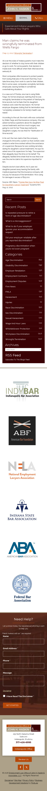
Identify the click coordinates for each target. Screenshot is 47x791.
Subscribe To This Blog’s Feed (17, 360)
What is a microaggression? (18, 221)
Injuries (8, 302)
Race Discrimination (14, 307)
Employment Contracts (16, 276)
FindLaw (34, 783)
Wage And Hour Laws (15, 323)
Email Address (10, 648)
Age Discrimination (14, 260)
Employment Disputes (15, 281)
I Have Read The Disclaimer (20, 696)
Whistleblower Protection (17, 329)
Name (6, 636)
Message (7, 673)
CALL (40, 18)
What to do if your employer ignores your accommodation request (19, 229)
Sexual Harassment (14, 318)
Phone (6, 660)
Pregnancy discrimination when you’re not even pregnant (20, 247)
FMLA (8, 292)
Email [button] (24, 18)
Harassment (11, 297)
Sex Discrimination (14, 313)
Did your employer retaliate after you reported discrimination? (20, 239)
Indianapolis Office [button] (23, 749)
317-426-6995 (23, 742)
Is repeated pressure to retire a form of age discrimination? (20, 214)
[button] (8, 17)
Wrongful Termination (23, 53)
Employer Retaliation (15, 271)
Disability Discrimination (16, 265)
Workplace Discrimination (17, 334)
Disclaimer (7, 691)
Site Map (17, 780)
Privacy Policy (28, 780)
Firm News (10, 286)
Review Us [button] (24, 759)
